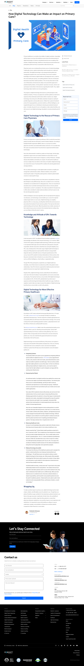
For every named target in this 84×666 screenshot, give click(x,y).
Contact (77, 2)
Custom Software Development (10, 617)
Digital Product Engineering (9, 613)
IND (61, 568)
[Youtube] (77, 645)
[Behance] (73, 645)
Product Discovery (7, 615)
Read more (31, 514)
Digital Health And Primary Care (68, 84)
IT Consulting (23, 633)
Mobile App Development (9, 624)
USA (60, 566)
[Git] (70, 645)
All (10, 5)
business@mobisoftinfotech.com (62, 576)
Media (32, 5)
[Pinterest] (64, 645)
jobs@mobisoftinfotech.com (61, 584)
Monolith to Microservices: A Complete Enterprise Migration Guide (70, 70)
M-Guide (38, 5)
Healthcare (37, 615)
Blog (14, 5)
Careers (67, 630)
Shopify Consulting (24, 631)
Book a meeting (58, 571)
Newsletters (25, 5)
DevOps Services (7, 631)
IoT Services (6, 633)
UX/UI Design (23, 613)
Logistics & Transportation (56, 613)
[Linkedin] (61, 645)
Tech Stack (68, 627)
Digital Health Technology (67, 87)
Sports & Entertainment (55, 615)
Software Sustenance (8, 622)
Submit (24, 598)
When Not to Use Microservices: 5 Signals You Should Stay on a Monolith (70, 75)
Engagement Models (70, 634)
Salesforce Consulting (25, 626)
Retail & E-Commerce (39, 613)
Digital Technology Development (69, 90)
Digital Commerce (24, 617)
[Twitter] (58, 645)
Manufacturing (53, 622)
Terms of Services (76, 652)
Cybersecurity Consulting (25, 622)
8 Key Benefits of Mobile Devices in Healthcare (69, 65)
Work (71, 2)
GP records (46, 357)
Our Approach (68, 623)
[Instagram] (67, 645)
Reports (19, 5)
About (67, 621)
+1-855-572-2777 (71, 610)
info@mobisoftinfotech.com (61, 580)
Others (36, 617)
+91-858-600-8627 (71, 612)
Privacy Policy (35, 592)
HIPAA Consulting (24, 624)
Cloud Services (7, 626)
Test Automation (24, 615)
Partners (67, 625)
